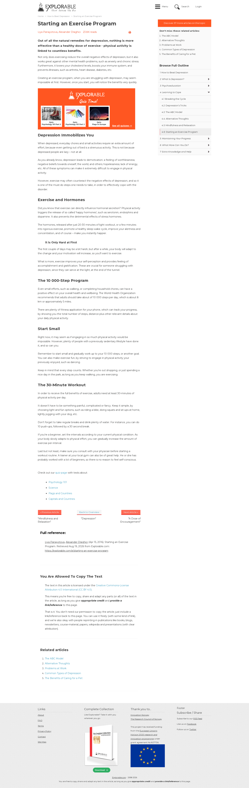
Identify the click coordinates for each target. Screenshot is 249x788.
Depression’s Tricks (174, 105)
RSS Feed (197, 718)
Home (41, 16)
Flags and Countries (60, 493)
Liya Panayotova (47, 32)
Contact (42, 736)
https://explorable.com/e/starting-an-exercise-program (76, 550)
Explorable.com (119, 777)
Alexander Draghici (70, 32)
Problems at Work (55, 668)
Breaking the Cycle (174, 99)
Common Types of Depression (63, 673)
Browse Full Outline (174, 65)
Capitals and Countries (62, 498)
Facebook (191, 724)
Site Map (42, 742)
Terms (41, 726)
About (41, 715)
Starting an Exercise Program (180, 132)
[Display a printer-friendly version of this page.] (130, 32)
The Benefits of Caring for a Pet (63, 678)
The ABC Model (54, 658)
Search (185, 6)
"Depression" (88, 518)
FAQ (40, 720)
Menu (165, 6)
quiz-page (61, 472)
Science (53, 487)
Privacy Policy (44, 731)
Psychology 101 (58, 482)
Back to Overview (89, 512)
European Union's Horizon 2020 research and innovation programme (144, 734)
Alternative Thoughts (57, 663)
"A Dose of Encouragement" (130, 520)
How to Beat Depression (58, 16)
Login (198, 6)
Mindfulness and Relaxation (178, 125)
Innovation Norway (140, 715)
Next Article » (131, 512)
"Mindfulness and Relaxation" (48, 520)
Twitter (192, 729)
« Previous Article (49, 512)
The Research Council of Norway (146, 719)
